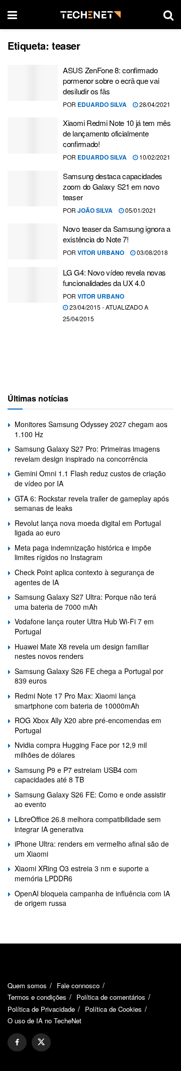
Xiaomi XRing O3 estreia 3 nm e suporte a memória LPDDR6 (82, 873)
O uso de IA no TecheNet (44, 1020)
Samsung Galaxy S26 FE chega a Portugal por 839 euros (89, 676)
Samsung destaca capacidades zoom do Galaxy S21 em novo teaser (112, 186)
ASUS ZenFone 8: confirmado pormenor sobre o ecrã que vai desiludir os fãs (111, 80)
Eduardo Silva (102, 104)
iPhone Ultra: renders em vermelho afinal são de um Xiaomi (92, 849)
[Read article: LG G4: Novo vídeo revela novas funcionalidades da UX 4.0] (33, 285)
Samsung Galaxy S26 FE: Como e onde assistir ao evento (90, 799)
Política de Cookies (113, 1009)
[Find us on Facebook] (17, 1042)
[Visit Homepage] (90, 15)
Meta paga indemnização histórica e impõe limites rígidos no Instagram (83, 553)
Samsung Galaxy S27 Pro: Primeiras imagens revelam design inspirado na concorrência (87, 454)
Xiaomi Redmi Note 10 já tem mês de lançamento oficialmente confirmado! (117, 133)
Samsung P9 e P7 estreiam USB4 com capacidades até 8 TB (76, 775)
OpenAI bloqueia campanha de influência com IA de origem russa (92, 898)
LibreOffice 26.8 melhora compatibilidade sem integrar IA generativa (88, 824)
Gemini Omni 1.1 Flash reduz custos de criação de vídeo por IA (90, 478)
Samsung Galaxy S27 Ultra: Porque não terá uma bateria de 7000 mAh (85, 602)
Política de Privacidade (41, 1009)
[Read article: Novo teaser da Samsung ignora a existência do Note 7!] (33, 241)
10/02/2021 (154, 157)
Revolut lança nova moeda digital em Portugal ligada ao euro (88, 528)
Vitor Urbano (100, 252)
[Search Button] (168, 14)
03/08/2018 (151, 252)
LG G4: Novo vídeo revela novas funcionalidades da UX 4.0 (114, 277)
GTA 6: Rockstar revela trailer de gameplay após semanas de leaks (92, 503)
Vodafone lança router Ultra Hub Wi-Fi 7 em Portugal (84, 626)
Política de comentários (110, 997)
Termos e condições (37, 997)
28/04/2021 (154, 104)
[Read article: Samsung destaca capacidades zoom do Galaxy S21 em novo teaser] (33, 189)
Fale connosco (78, 985)
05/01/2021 (140, 210)
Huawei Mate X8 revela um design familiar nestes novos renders (82, 651)
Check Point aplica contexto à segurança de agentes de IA (84, 577)
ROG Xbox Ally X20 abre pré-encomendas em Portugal (88, 725)
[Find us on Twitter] (41, 1042)
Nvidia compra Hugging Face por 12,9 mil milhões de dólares (81, 750)
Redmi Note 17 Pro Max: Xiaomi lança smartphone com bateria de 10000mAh (77, 701)
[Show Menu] (12, 14)
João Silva (95, 210)
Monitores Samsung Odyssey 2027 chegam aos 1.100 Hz (91, 429)
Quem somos (27, 985)
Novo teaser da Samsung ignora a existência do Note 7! (116, 233)
